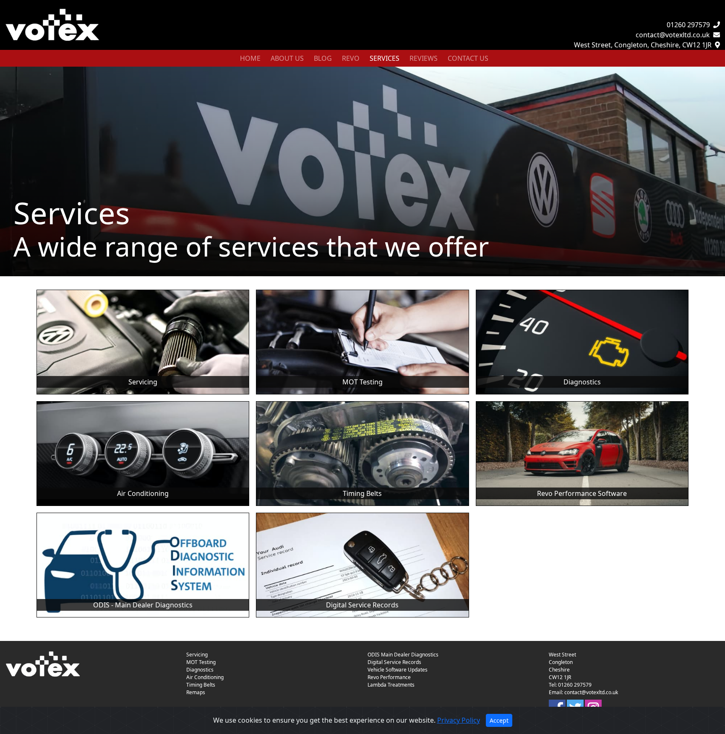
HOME (250, 58)
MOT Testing (201, 662)
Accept (499, 720)
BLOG (323, 58)
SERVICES (386, 58)
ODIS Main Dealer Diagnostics (403, 654)
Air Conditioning (205, 677)
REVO (351, 58)
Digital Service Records (394, 662)
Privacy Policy (458, 720)
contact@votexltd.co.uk (673, 34)
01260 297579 (688, 24)
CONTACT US (468, 58)
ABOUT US (287, 58)
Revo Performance (389, 677)
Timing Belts (200, 684)
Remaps (195, 692)
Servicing (197, 654)
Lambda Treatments (391, 684)
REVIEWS (423, 58)
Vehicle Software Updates (398, 669)
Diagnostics (200, 669)
